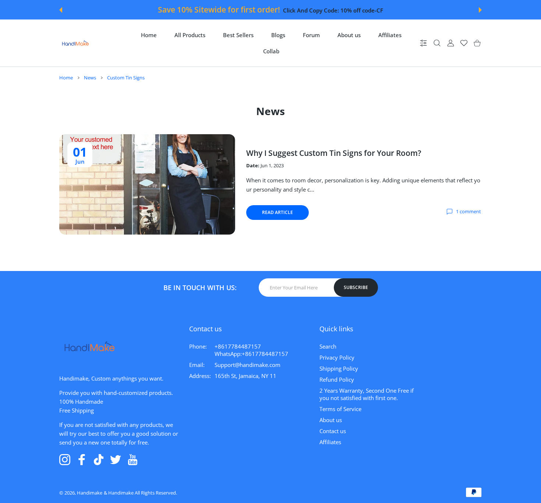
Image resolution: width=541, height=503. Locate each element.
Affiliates (330, 442)
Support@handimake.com (247, 364)
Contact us (332, 431)
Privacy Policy (336, 357)
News (90, 77)
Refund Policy (336, 379)
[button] (60, 10)
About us (330, 420)
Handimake (89, 492)
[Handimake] (75, 43)
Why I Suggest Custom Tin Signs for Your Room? (333, 153)
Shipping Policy (338, 368)
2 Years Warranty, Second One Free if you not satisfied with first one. (366, 394)
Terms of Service (340, 409)
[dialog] (437, 43)
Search (327, 346)
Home (66, 77)
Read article (277, 212)
